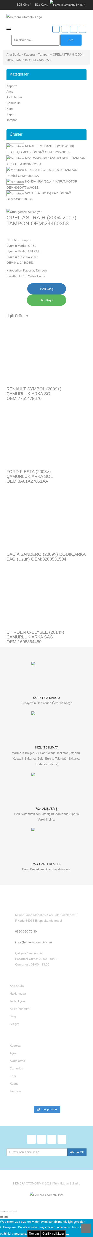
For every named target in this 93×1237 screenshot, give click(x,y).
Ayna (9, 91)
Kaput (10, 114)
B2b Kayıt (41, 4)
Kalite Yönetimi (20, 1008)
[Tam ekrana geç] (6, 1211)
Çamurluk (13, 103)
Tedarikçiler (17, 1001)
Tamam (34, 1233)
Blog (13, 1016)
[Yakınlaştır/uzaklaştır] (1, 1211)
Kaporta (29, 54)
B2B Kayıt (46, 300)
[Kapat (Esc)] (14, 1211)
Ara (71, 40)
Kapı (9, 108)
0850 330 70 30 (26, 931)
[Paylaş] (10, 1211)
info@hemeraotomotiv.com (33, 942)
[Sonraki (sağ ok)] (6, 1217)
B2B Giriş (23, 4)
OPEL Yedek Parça (32, 276)
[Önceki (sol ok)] (1, 1217)
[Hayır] (67, 1234)
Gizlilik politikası (53, 1233)
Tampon (43, 54)
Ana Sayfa (13, 54)
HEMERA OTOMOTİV (27, 1183)
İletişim (14, 1024)
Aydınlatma (14, 97)
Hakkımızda (18, 993)
